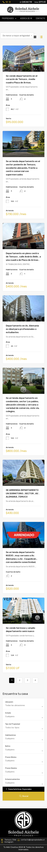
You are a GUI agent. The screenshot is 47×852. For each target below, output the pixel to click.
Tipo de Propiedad (12, 724)
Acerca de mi (26, 18)
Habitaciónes (10, 735)
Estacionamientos (12, 779)
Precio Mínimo (10, 757)
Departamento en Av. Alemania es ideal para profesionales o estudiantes (22, 329)
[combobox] (17, 36)
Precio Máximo (11, 768)
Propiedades (8, 18)
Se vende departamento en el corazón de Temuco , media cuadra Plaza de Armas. (21, 79)
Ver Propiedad (23, 66)
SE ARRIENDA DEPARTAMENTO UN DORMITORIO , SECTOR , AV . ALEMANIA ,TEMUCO (22, 493)
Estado (8, 713)
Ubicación (9, 702)
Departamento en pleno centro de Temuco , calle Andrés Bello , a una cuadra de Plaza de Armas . (23, 256)
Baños (7, 746)
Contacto (40, 18)
